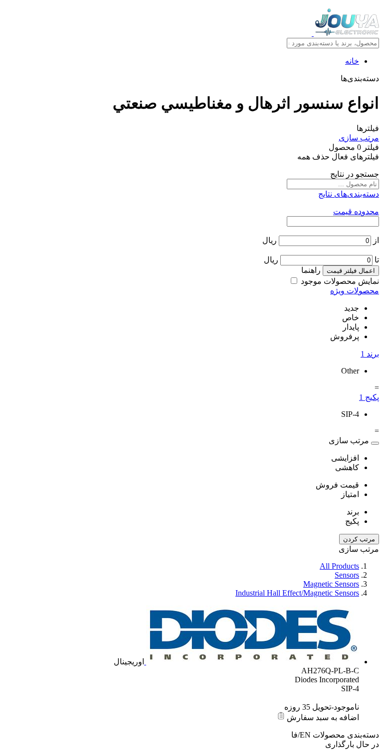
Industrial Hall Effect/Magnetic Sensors (297, 593)
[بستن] (375, 443)
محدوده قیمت (356, 211)
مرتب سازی (359, 137)
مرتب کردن (359, 539)
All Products (339, 566)
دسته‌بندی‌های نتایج (348, 194)
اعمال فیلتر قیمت (351, 270)
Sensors (347, 575)
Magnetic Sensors (331, 584)
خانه (352, 61)
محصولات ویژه (354, 290)
